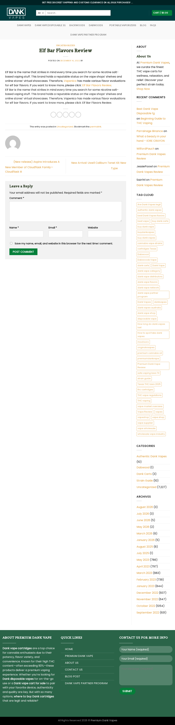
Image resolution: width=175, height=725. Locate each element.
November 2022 (147, 599)
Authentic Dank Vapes (152, 456)
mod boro (143, 341)
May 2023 (143, 560)
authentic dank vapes (149, 209)
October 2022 (146, 606)
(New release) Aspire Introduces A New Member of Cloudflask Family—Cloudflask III (32, 166)
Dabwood (143, 254)
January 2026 (146, 540)
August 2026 (145, 507)
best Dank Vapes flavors (151, 215)
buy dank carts (160, 221)
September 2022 (148, 613)
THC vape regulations (149, 395)
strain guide (144, 378)
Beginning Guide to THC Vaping (151, 121)
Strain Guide (145, 481)
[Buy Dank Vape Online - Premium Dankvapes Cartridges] (17, 13)
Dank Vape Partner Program (88, 34)
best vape (143, 221)
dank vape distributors (150, 276)
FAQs (153, 25)
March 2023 (144, 573)
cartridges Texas (147, 248)
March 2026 (144, 533)
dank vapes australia (149, 307)
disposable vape (147, 318)
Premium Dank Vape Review (149, 365)
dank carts (143, 265)
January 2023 (145, 586)
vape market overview (150, 406)
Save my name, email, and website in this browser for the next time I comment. (64, 243)
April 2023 (143, 566)
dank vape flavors (147, 282)
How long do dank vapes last (151, 326)
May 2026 (143, 527)
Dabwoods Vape (147, 259)
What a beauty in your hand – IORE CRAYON (151, 138)
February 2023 (146, 580)
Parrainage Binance (150, 131)
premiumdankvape (148, 358)
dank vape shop (147, 313)
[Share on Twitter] (59, 114)
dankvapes (160, 302)
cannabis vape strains (150, 243)
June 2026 (143, 520)
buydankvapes (146, 232)
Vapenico (70, 81)
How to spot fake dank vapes (150, 334)
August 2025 (145, 547)
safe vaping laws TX (148, 373)
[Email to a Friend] (66, 114)
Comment (16, 198)
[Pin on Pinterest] (72, 114)
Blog (143, 25)
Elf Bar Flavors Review (96, 85)
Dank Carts (144, 474)
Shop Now (144, 89)
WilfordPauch (145, 149)
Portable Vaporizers (122, 25)
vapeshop (143, 417)
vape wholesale (147, 428)
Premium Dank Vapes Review (151, 156)
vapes (159, 411)
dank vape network (148, 287)
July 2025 (143, 553)
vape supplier (145, 422)
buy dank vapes (146, 237)
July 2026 (143, 514)
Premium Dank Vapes (154, 63)
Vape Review (145, 411)
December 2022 (147, 593)
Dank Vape (158, 265)
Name (14, 227)
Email (53, 227)
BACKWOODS (77, 25)
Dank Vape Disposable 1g (50, 25)
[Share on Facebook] (53, 114)
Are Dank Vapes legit (149, 204)
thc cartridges (145, 389)
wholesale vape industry (151, 434)
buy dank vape (146, 226)
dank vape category (149, 270)
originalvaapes (146, 347)
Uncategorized (65, 45)
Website (93, 227)
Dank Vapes (144, 302)
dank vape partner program (148, 294)
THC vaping (144, 400)
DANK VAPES (24, 25)
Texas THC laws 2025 (149, 384)
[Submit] (113, 13)
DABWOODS (96, 25)
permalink (95, 126)
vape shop (158, 417)
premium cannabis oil (150, 353)
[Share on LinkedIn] (78, 114)
